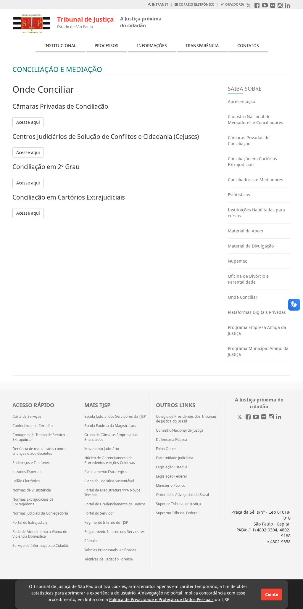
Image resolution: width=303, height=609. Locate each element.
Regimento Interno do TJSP (106, 522)
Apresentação (241, 101)
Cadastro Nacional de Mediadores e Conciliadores (255, 119)
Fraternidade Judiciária (174, 458)
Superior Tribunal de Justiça (178, 504)
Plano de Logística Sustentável (109, 481)
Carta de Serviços (26, 416)
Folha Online (166, 448)
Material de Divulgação (251, 246)
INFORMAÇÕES (152, 45)
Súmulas (91, 541)
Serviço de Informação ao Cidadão (40, 545)
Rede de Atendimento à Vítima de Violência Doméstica (39, 534)
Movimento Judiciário (101, 448)
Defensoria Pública (171, 439)
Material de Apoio (245, 231)
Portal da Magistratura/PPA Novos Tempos (112, 492)
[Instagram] (271, 417)
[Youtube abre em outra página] (264, 6)
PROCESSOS (106, 45)
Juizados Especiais (27, 472)
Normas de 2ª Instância (31, 490)
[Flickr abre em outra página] (273, 6)
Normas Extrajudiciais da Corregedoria (33, 502)
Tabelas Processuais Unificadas (110, 550)
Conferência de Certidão (32, 425)
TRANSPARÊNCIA (202, 45)
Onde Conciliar (242, 297)
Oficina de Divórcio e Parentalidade (248, 279)
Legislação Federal (171, 476)
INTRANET (159, 4)
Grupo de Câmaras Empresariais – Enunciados (112, 437)
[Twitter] (240, 417)
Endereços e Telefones (31, 462)
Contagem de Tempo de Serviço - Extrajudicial (39, 437)
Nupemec (237, 261)
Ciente (271, 594)
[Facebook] (248, 417)
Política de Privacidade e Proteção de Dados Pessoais (161, 599)
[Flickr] (264, 417)
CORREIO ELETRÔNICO (196, 4)
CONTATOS (248, 45)
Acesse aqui (28, 122)
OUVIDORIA (234, 4)
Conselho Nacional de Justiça (179, 430)
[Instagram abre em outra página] (280, 6)
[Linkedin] (278, 417)
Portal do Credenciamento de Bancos (115, 504)
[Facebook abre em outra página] (257, 6)
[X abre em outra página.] (249, 6)
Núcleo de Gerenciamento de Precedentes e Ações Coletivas (109, 460)
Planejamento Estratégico (105, 472)
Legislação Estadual (172, 467)
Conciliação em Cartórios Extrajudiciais (252, 161)
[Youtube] (256, 417)
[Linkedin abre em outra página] (287, 6)
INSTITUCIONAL (60, 45)
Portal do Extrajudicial (30, 522)
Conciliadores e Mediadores (255, 179)
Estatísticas (239, 194)
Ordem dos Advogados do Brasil (182, 494)
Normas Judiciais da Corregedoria (40, 513)
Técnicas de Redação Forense (108, 559)
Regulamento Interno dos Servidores (114, 531)
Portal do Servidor (99, 513)
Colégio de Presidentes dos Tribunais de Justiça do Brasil (186, 419)
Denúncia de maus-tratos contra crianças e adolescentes (39, 451)
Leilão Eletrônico (26, 481)
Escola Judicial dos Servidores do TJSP (115, 416)
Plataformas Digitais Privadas (257, 312)
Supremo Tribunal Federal (177, 513)
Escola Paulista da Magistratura (110, 425)
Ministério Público (170, 485)
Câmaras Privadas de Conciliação (249, 140)
